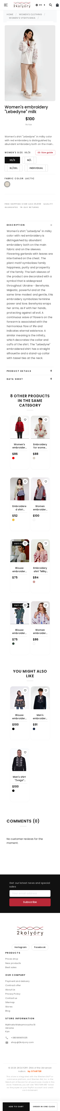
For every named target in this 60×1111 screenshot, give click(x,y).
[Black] (13, 729)
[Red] (13, 458)
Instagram (20, 947)
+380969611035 (19, 1037)
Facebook (40, 947)
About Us (10, 989)
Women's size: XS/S (18, 152)
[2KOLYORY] (30, 931)
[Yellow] (13, 520)
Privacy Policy (12, 993)
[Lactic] (34, 458)
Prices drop (11, 958)
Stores (8, 1006)
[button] (30, 954)
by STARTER (35, 1071)
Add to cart (16, 1106)
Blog (7, 1010)
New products (13, 963)
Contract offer (13, 985)
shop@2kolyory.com (22, 1042)
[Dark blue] (34, 729)
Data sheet (15, 379)
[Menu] (6, 5)
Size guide (45, 152)
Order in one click (44, 1106)
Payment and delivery (17, 981)
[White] (34, 520)
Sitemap (10, 1002)
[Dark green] (13, 643)
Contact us (11, 998)
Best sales (11, 967)
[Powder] (34, 582)
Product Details (19, 371)
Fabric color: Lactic (20, 178)
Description (16, 225)
